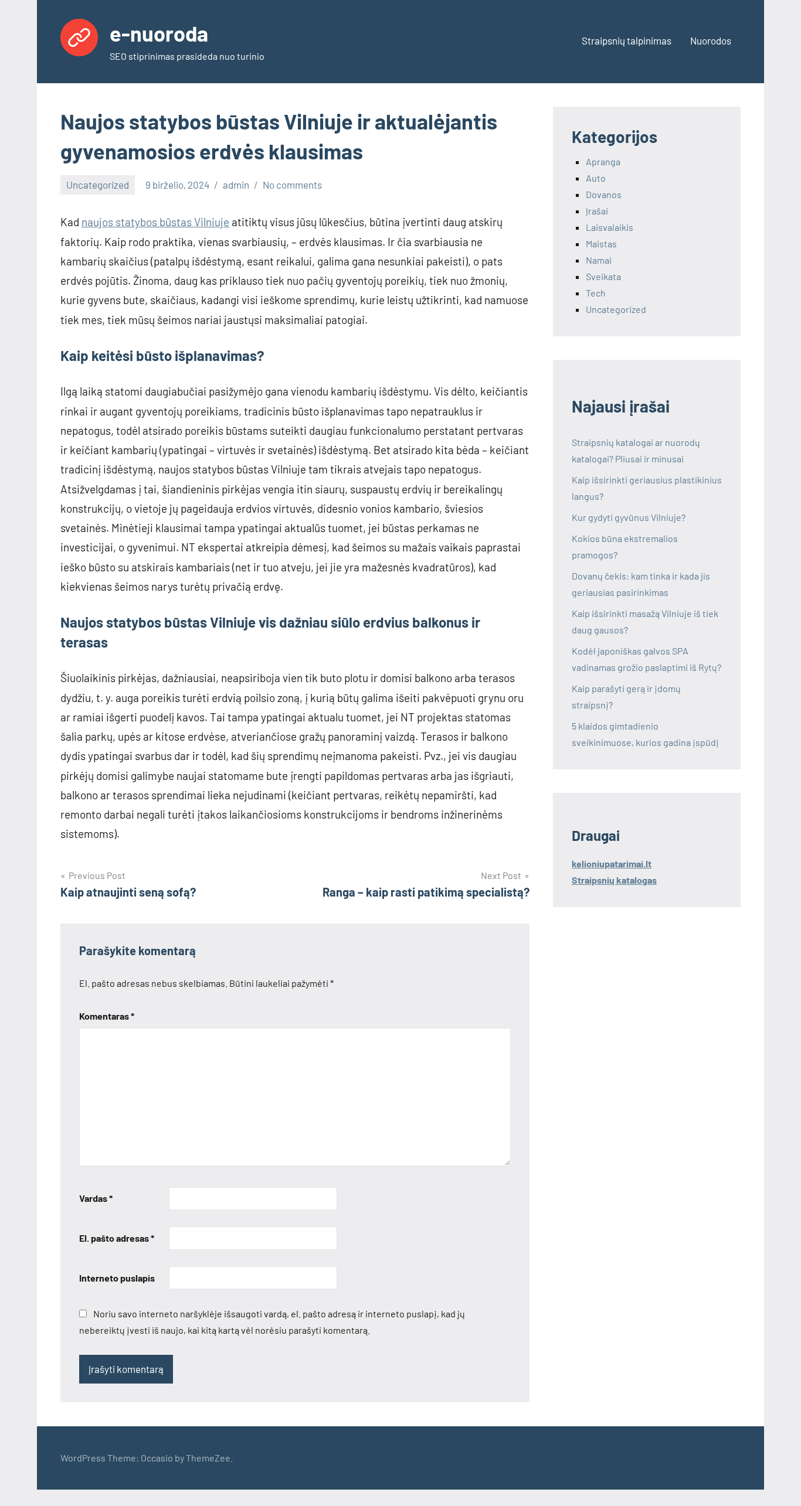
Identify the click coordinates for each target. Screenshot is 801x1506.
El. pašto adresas (116, 1237)
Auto (596, 177)
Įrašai (597, 210)
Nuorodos (710, 40)
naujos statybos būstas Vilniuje (155, 222)
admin (236, 184)
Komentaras (106, 1015)
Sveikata (603, 276)
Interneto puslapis (117, 1277)
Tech (596, 292)
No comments (292, 184)
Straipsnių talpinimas (626, 40)
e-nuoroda (159, 33)
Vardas (96, 1198)
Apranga (603, 161)
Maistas (601, 243)
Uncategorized (97, 184)
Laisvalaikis (609, 227)
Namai (599, 259)
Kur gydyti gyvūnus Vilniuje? (628, 517)
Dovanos (604, 194)
